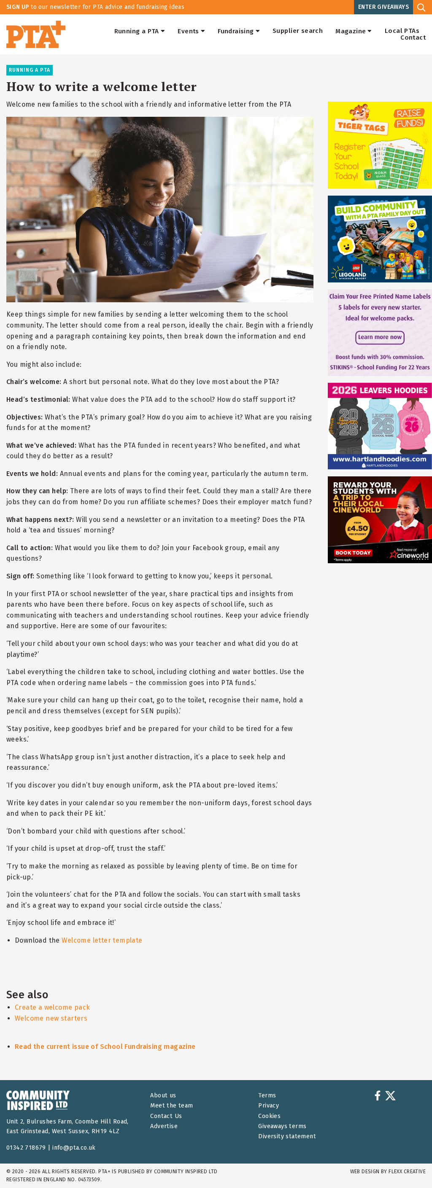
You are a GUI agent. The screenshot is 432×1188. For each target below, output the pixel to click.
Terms (267, 1095)
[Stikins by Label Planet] (380, 332)
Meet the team (171, 1105)
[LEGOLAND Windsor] (380, 239)
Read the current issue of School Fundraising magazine (105, 1047)
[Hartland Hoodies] (380, 426)
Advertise (164, 1126)
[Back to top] (408, 1164)
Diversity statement (287, 1136)
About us (163, 1095)
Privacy (268, 1105)
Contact (413, 38)
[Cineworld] (380, 519)
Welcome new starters (51, 1018)
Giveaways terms (282, 1126)
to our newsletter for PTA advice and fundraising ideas (95, 7)
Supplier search (298, 31)
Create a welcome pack (52, 1007)
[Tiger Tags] (380, 145)
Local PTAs (402, 31)
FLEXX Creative (407, 1172)
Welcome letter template (102, 940)
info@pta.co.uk (74, 1147)
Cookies (269, 1116)
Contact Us (166, 1116)
